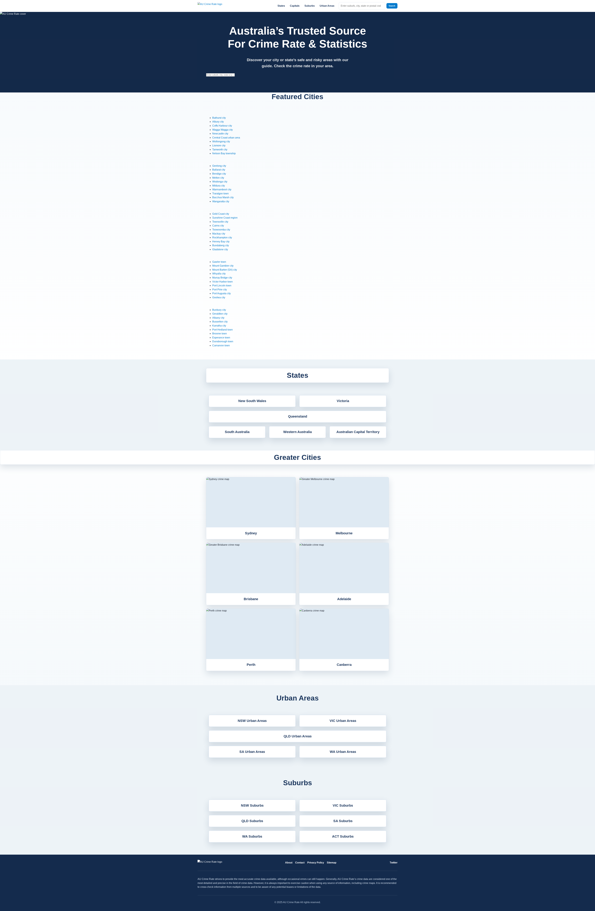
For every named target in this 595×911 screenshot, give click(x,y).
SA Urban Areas (252, 752)
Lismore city (218, 145)
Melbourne (344, 533)
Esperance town (221, 337)
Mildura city (218, 185)
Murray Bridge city (222, 277)
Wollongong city (221, 141)
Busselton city (220, 321)
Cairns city (218, 225)
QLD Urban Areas (298, 736)
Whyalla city (219, 273)
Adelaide (344, 599)
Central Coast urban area (226, 137)
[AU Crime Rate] (214, 5)
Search (392, 6)
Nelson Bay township (224, 153)
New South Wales (252, 401)
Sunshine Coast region (225, 217)
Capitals (295, 5)
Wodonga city (219, 181)
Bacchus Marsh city (223, 197)
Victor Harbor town (222, 281)
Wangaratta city (220, 201)
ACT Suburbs (343, 836)
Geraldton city (219, 313)
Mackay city (218, 233)
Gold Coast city (220, 213)
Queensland (297, 416)
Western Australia (297, 432)
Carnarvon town (221, 345)
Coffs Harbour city (222, 125)
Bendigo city (219, 173)
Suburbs (309, 5)
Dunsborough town (222, 341)
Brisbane (251, 599)
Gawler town (219, 262)
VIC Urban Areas (343, 721)
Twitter (393, 862)
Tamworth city (219, 149)
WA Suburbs (252, 836)
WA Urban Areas (343, 752)
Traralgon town (220, 193)
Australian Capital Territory (357, 432)
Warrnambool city (221, 189)
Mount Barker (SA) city (224, 269)
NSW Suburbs (252, 805)
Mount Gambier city (223, 265)
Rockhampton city (222, 237)
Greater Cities (297, 457)
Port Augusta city (221, 293)
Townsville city (220, 221)
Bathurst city (219, 117)
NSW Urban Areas (252, 721)
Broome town (219, 333)
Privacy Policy (315, 862)
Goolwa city (218, 297)
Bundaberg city (220, 245)
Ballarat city (218, 169)
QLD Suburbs (252, 821)
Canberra (344, 665)
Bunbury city (219, 310)
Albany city (218, 317)
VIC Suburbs (343, 805)
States (281, 5)
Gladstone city (220, 249)
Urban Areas (327, 5)
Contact (299, 862)
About (288, 862)
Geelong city (219, 165)
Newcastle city (220, 133)
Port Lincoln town (221, 285)
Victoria (343, 401)
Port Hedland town (222, 329)
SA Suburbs (343, 821)
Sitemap (331, 862)
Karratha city (219, 325)
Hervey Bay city (220, 241)
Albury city (218, 121)
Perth (251, 665)
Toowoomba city (221, 229)
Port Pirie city (219, 289)
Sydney (251, 533)
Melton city (218, 177)
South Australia (237, 432)
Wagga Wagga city (222, 129)
